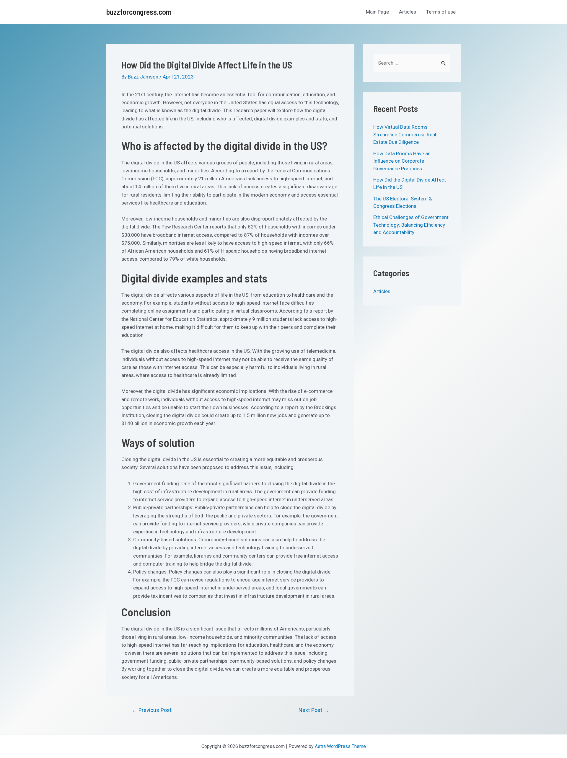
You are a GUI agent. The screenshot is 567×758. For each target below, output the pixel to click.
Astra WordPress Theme (340, 746)
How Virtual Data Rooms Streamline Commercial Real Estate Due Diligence (404, 134)
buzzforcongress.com (139, 11)
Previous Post (152, 710)
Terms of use (441, 12)
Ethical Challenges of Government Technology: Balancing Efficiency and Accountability (411, 224)
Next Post (314, 710)
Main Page (377, 12)
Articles (407, 12)
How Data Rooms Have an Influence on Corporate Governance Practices (402, 161)
